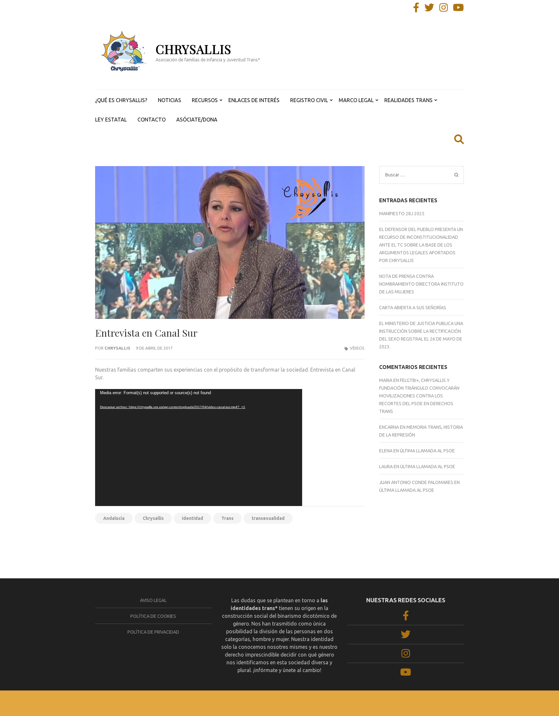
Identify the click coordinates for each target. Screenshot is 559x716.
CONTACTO (151, 119)
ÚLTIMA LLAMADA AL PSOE (427, 450)
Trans (227, 518)
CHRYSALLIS (193, 49)
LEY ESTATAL (111, 119)
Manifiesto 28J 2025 (401, 213)
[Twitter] (429, 9)
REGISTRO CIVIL (309, 100)
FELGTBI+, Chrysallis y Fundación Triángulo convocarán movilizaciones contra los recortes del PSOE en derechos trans (419, 396)
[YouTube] (458, 9)
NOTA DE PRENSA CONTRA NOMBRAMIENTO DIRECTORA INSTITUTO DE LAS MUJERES (421, 284)
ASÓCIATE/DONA (196, 119)
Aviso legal (153, 600)
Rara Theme (255, 703)
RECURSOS (205, 100)
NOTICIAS (169, 100)
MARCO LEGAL (356, 100)
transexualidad (268, 518)
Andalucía (114, 518)
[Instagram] (443, 9)
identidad (192, 518)
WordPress (312, 703)
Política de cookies (153, 616)
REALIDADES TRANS (408, 100)
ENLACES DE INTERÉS (254, 100)
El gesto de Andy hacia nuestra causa (321, 540)
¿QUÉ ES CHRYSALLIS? (121, 100)
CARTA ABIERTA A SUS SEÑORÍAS (412, 307)
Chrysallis (117, 348)
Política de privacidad (153, 632)
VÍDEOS (357, 348)
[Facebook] (416, 9)
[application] (198, 447)
